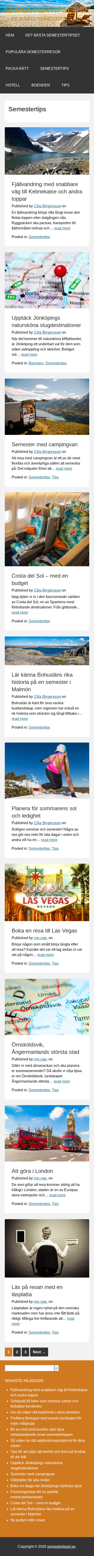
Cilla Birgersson (47, 206)
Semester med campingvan (45, 444)
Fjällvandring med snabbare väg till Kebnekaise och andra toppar (47, 191)
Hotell (13, 85)
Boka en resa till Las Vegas (44, 930)
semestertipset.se (47, 10)
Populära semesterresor (33, 52)
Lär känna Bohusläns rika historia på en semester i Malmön (42, 682)
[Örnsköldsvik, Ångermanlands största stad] (47, 1034)
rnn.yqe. (41, 938)
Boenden (40, 85)
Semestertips (54, 68)
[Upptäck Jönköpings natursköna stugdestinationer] (47, 307)
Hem (10, 35)
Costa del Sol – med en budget (35, 1503)
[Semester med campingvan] (47, 434)
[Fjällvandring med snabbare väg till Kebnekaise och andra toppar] (47, 173)
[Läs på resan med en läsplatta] (47, 1276)
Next (39, 1352)
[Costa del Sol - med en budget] (47, 565)
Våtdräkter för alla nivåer (30, 1480)
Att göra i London (32, 1171)
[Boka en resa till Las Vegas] (47, 920)
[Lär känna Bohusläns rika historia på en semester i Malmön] (47, 664)
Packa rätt (17, 68)
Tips (65, 85)
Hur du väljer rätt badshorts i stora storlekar (45, 1412)
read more (62, 228)
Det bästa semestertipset (52, 35)
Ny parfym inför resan (27, 1520)
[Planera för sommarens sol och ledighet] (47, 798)
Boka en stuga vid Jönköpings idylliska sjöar (46, 1486)
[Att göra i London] (47, 1160)
